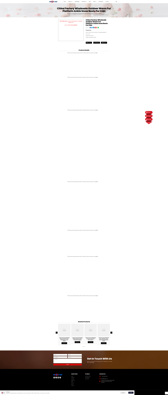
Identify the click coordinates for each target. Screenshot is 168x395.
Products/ (71, 13)
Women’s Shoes (88, 376)
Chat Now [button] (89, 42)
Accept (131, 392)
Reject (123, 392)
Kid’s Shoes (87, 378)
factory (72, 382)
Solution (72, 378)
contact (107, 1)
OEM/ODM (83, 1)
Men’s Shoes (87, 377)
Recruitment (101, 1)
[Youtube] (58, 377)
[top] (148, 122)
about (94, 1)
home (65, 1)
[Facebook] (54, 377)
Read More (64, 342)
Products (69, 1)
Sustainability (77, 1)
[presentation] (57, 333)
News (90, 1)
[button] (116, 1)
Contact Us (89, 39)
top (149, 122)
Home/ (68, 13)
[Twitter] (56, 377)
